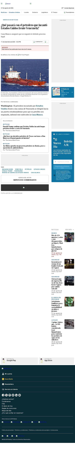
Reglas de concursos (9, 408)
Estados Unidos (14, 12)
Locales (26, 12)
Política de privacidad (7, 430)
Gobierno (35, 12)
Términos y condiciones (21, 430)
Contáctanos (6, 401)
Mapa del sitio (6, 411)
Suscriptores (70, 12)
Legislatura (44, 12)
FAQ (3, 404)
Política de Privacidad (65, 171)
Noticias (4, 12)
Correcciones (54, 430)
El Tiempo (54, 12)
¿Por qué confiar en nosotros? (12, 413)
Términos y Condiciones (61, 173)
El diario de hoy (7, 406)
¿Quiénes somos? (8, 399)
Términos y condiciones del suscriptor (39, 430)
